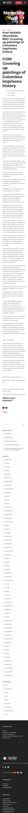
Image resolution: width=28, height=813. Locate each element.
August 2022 (8, 554)
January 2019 (8, 664)
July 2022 (7, 558)
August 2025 (8, 492)
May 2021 (7, 591)
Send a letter (6, 738)
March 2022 (7, 569)
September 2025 (9, 489)
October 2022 (8, 547)
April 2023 (7, 529)
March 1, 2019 (6, 30)
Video (6, 714)
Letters (6, 692)
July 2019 (7, 646)
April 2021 (7, 595)
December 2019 (8, 628)
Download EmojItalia (8, 808)
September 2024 (9, 511)
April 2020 (7, 617)
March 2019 (7, 657)
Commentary (8, 689)
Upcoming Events (9, 711)
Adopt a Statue (7, 800)
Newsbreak (5, 785)
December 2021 (8, 580)
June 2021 (7, 587)
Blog (6, 685)
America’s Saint (8, 437)
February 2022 (8, 573)
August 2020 (8, 609)
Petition (6, 700)
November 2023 (8, 514)
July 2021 (7, 584)
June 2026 (7, 467)
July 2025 (7, 496)
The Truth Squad (7, 804)
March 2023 (7, 533)
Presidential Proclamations (10, 802)
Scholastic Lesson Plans (9, 810)
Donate (18, 2)
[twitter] (5, 767)
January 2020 (8, 624)
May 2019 (7, 650)
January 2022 (8, 576)
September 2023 (9, 522)
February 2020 (8, 620)
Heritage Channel (7, 787)
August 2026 (8, 459)
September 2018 (9, 675)
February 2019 (8, 661)
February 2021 (8, 598)
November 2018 (8, 672)
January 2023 (8, 540)
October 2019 (8, 635)
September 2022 (9, 551)
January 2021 (8, 602)
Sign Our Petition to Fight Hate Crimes (13, 736)
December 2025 (9, 481)
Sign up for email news (9, 734)
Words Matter (8, 434)
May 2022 (7, 562)
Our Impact (6, 784)
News (5, 412)
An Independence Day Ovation (12, 445)
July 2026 (7, 463)
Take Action (7, 703)
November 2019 (8, 631)
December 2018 (8, 668)
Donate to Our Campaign (9, 732)
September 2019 (9, 639)
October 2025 (8, 485)
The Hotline (6, 806)
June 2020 (7, 613)
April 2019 (7, 653)
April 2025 (7, 503)
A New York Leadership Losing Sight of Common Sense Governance (14, 449)
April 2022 (7, 565)
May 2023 (7, 525)
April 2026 (7, 470)
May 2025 (7, 500)
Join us (4, 730)
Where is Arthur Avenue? (11, 441)
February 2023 (8, 536)
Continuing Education (8, 811)
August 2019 (7, 642)
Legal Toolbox (6, 799)
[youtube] (8, 767)
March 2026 (7, 474)
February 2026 (8, 478)
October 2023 (8, 518)
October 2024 (8, 507)
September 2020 (9, 606)
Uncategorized (8, 707)
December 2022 (9, 544)
